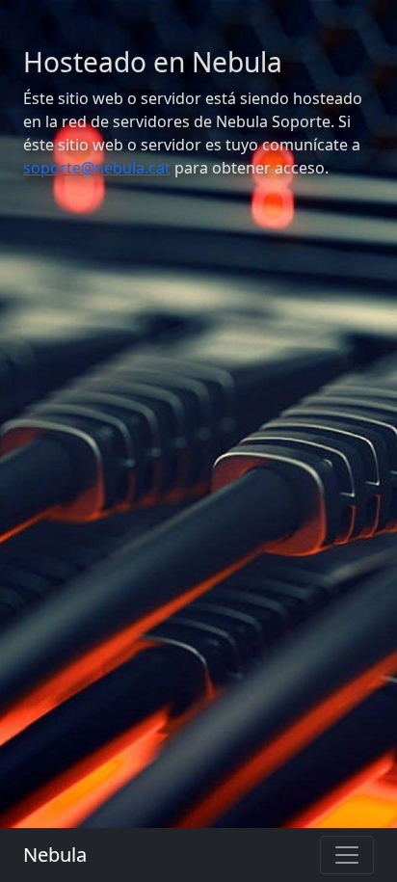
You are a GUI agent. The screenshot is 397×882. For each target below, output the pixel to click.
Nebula (55, 855)
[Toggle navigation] (347, 855)
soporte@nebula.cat (97, 167)
